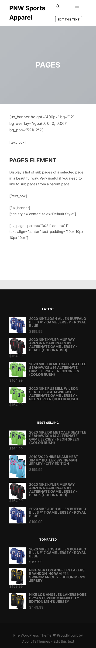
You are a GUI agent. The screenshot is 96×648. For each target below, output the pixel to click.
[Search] (58, 6)
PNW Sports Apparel (27, 12)
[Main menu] (77, 6)
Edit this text (68, 19)
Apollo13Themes (36, 641)
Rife (16, 635)
